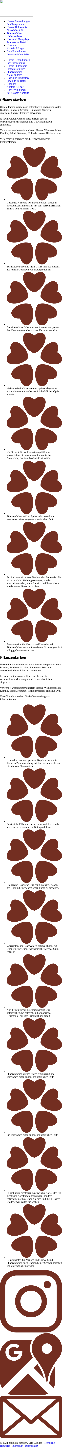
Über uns (15, 47)
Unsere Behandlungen (18, 23)
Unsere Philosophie (17, 29)
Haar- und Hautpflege (18, 41)
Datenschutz (31, 1445)
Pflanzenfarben (14, 35)
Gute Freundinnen (18, 53)
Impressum (17, 1445)
